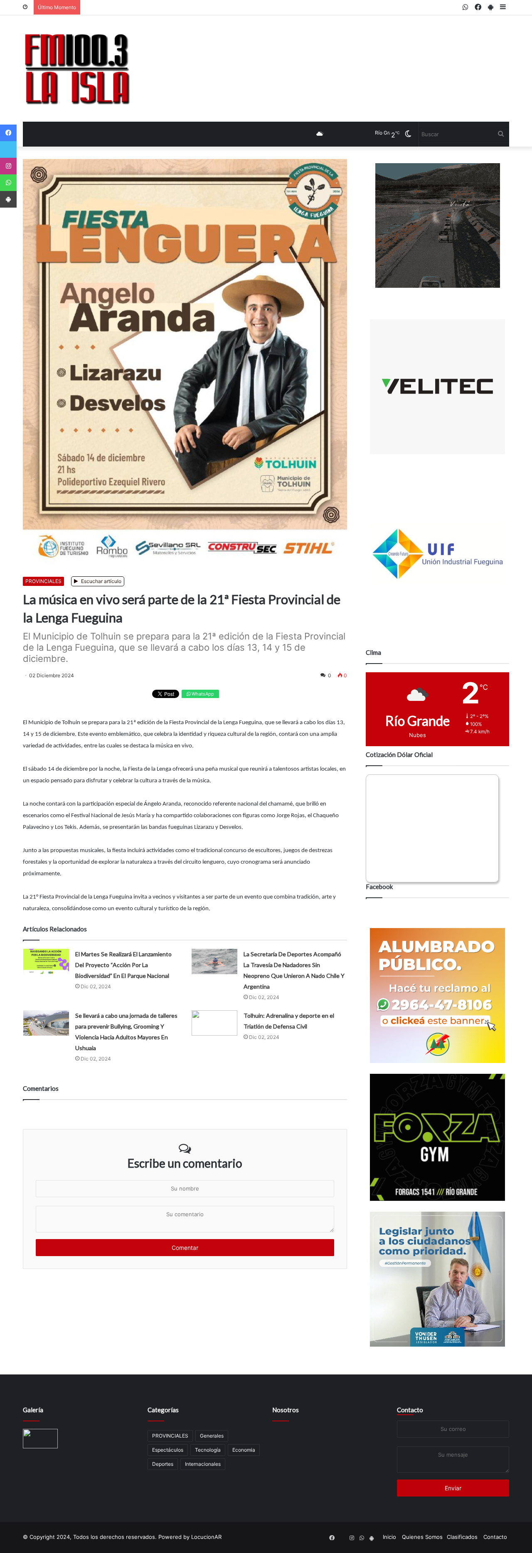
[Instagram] (8, 166)
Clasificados (462, 1536)
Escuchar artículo (100, 581)
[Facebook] (8, 133)
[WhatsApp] (8, 182)
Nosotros (285, 1409)
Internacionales (203, 1464)
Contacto (410, 1409)
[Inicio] (77, 68)
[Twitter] (8, 149)
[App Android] (8, 199)
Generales (212, 1436)
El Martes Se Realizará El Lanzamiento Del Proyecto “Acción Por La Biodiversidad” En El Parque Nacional (123, 964)
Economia (243, 1450)
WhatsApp (202, 694)
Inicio (389, 1536)
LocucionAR (206, 1536)
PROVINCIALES (43, 581)
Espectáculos (167, 1450)
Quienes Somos (422, 1536)
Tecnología (208, 1450)
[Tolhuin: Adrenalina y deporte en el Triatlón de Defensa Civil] (214, 1023)
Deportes (162, 1464)
